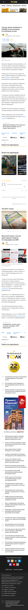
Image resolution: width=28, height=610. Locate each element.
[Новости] (13, 137)
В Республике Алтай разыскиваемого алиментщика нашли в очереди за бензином (15, 543)
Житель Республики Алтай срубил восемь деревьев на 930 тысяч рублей (15, 466)
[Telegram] (3, 39)
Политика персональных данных (12, 601)
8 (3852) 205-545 (7, 591)
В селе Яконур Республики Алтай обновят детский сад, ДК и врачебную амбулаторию (15, 537)
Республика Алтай (23, 133)
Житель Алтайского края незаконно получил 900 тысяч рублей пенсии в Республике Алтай (14, 222)
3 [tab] (13, 231)
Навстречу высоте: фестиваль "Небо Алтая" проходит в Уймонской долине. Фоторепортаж (15, 530)
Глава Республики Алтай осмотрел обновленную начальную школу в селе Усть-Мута (15, 550)
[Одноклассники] (11, 39)
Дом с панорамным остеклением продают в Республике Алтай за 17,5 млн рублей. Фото (15, 504)
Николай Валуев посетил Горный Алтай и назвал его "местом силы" (14, 524)
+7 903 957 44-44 (7, 587)
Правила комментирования (11, 603)
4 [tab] (15, 231)
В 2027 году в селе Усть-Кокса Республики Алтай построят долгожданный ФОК (13, 478)
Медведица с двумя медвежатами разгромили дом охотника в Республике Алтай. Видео (15, 511)
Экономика (24, 5)
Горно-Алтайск (9, 333)
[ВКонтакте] (7, 39)
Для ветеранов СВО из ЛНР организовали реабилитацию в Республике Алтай (14, 472)
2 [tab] (10, 231)
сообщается (5, 288)
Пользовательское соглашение (12, 602)
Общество (7, 244)
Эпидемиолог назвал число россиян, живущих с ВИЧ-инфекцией (11, 325)
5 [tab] (17, 231)
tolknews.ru (8, 575)
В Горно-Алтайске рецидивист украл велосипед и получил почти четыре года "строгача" (15, 444)
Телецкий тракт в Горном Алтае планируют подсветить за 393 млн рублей (15, 485)
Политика (9, 5)
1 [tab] (8, 231)
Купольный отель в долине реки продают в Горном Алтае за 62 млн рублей (14, 491)
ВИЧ (3, 332)
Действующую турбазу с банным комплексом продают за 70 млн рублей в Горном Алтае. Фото (14, 437)
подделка (14, 133)
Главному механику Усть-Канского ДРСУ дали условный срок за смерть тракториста (14, 126)
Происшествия (16, 5)
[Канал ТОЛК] (22, 137)
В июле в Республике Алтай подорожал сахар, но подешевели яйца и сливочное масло (14, 460)
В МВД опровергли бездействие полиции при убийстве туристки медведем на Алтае (14, 498)
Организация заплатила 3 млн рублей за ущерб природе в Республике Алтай (15, 378)
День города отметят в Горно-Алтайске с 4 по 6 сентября (13, 449)
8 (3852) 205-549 (7, 593)
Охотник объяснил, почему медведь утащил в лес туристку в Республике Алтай (15, 519)
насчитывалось (20, 316)
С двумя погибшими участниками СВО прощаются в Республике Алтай (15, 454)
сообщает (8, 77)
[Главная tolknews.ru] (14, 2)
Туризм (3, 5)
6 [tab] (20, 231)
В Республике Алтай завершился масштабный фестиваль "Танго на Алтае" (14, 385)
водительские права (5, 133)
